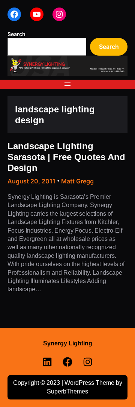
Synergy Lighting (67, 343)
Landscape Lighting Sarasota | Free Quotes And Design (66, 157)
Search (17, 34)
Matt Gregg (77, 181)
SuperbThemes (67, 391)
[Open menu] (67, 84)
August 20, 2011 (32, 181)
